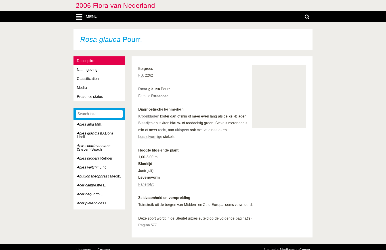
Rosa (142, 89)
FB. (141, 75)
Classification (88, 79)
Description (86, 61)
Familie (153, 96)
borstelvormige (150, 137)
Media (82, 88)
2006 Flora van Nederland (115, 5)
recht (162, 130)
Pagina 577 (147, 225)
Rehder (94, 158)
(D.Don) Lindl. (95, 135)
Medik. (99, 176)
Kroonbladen (148, 116)
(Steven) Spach (94, 147)
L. (91, 185)
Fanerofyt (145, 184)
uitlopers (182, 130)
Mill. (89, 124)
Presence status (90, 96)
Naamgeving (87, 70)
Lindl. (92, 167)
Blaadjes (145, 123)
